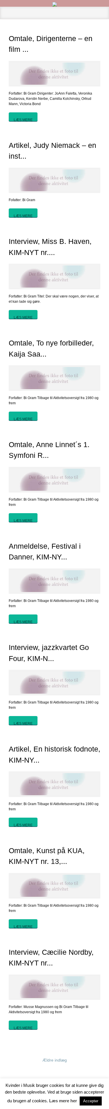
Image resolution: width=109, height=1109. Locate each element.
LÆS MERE (23, 119)
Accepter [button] (90, 1101)
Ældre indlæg (54, 1060)
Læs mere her (63, 1100)
